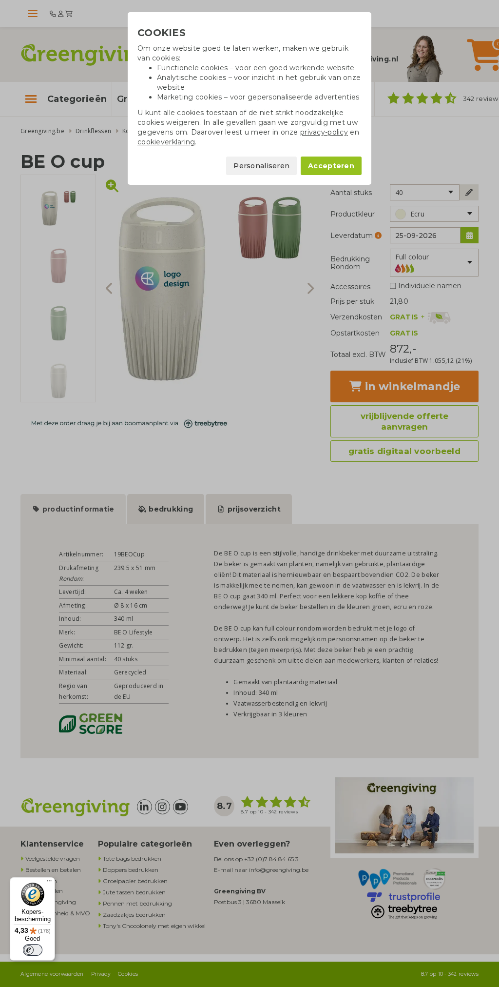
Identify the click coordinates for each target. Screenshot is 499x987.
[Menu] (49, 883)
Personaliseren (261, 165)
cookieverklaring (166, 142)
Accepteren (331, 165)
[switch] (32, 950)
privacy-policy (324, 132)
